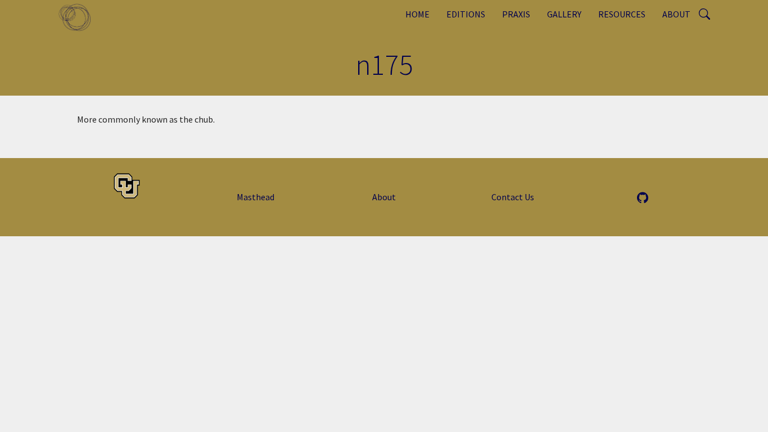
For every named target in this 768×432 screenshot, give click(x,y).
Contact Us (512, 196)
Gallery (564, 14)
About (676, 14)
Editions (465, 14)
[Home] (79, 17)
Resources (621, 14)
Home (417, 14)
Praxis (516, 14)
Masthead (255, 196)
